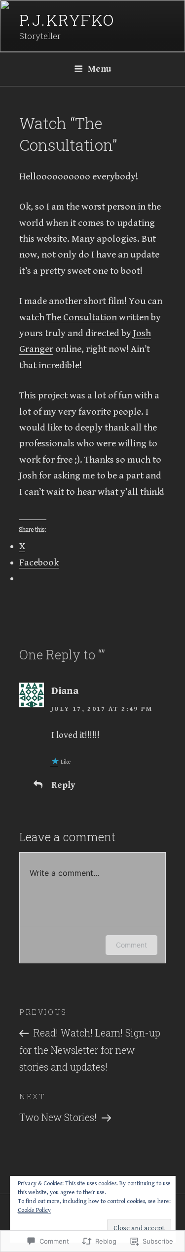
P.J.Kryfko (67, 19)
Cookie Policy (34, 1210)
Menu (99, 69)
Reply (63, 785)
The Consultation (81, 317)
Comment (131, 945)
